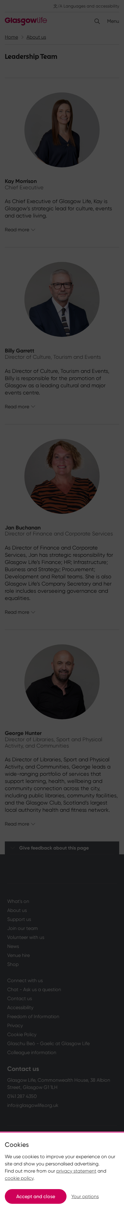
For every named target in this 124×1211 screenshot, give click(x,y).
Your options (85, 1196)
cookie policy (19, 1178)
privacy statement (76, 1171)
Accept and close (35, 1196)
